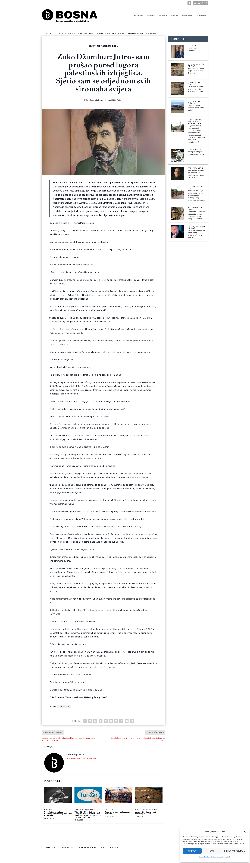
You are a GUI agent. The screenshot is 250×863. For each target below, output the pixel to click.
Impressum (50, 847)
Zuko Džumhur (63, 706)
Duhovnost (187, 16)
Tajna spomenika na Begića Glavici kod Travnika (196, 70)
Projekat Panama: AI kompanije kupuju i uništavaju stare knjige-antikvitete (196, 215)
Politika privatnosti (217, 857)
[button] (244, 831)
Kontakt (227, 857)
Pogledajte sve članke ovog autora (81, 758)
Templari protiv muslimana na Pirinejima (117, 813)
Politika (151, 16)
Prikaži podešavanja (234, 851)
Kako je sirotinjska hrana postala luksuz (196, 153)
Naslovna (138, 16)
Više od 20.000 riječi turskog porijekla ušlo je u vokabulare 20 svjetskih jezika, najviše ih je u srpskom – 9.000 (87, 814)
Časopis (116, 847)
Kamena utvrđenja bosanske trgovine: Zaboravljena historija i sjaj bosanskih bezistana (196, 195)
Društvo (162, 16)
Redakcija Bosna (96, 100)
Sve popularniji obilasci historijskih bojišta (196, 107)
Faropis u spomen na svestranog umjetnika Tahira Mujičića (196, 233)
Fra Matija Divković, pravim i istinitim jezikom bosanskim (196, 89)
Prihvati (192, 851)
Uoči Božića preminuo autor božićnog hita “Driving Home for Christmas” (58, 814)
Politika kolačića (204, 857)
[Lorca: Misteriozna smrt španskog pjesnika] (148, 796)
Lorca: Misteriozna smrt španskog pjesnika (145, 813)
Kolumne (201, 16)
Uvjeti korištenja (67, 847)
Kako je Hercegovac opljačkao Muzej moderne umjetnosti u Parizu (196, 173)
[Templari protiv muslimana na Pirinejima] (118, 796)
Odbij (212, 851)
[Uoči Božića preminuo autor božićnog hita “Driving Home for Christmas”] (58, 796)
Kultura (174, 16)
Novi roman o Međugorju (193, 49)
